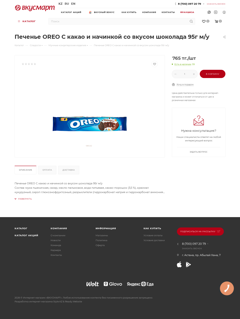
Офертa (100, 245)
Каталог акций (26, 235)
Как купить (152, 228)
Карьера (56, 250)
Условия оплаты (153, 235)
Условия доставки (154, 240)
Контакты (56, 255)
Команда (56, 245)
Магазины (102, 235)
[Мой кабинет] (224, 13)
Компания (59, 228)
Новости (56, 240)
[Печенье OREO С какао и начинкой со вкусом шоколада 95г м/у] (89, 111)
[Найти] (191, 21)
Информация (106, 228)
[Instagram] (215, 12)
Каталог (21, 228)
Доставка (69, 170)
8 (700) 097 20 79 (189, 3)
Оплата (47, 170)
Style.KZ (57, 301)
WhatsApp (209, 12)
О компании (58, 235)
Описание (25, 170)
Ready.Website (73, 301)
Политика (101, 240)
